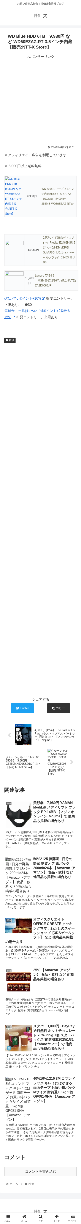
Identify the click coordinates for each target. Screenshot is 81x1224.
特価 (11, 340)
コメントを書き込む (40, 1171)
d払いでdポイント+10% (22, 298)
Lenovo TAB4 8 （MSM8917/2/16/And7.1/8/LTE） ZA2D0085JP (56, 280)
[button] (72, 690)
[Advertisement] (40, 100)
